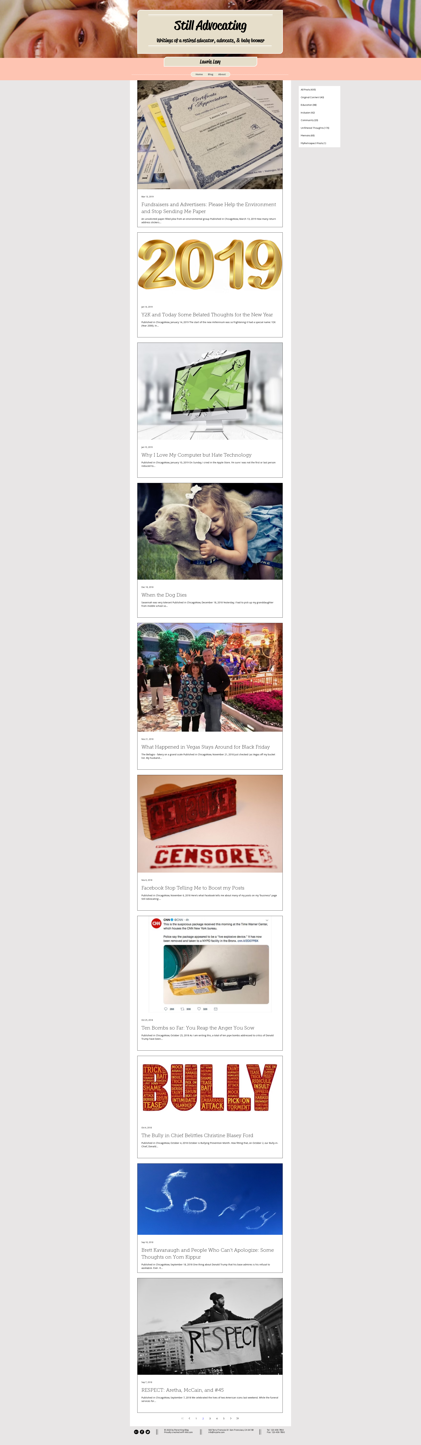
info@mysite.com (216, 1432)
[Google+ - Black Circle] (136, 1432)
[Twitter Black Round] (148, 1432)
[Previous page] (189, 1418)
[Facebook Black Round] (142, 1432)
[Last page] (238, 1418)
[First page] (182, 1418)
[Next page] (231, 1418)
